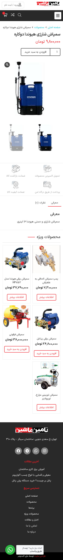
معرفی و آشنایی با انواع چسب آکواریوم (31, 475)
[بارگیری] (31, 89)
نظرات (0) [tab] (40, 203)
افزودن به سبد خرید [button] (46, 353)
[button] (19, 15)
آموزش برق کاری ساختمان (31, 469)
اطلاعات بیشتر (46, 297)
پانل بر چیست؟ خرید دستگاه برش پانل (31, 481)
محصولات (39, 27)
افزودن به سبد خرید (35, 52)
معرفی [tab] (54, 203)
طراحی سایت (40, 556)
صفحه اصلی (54, 27)
